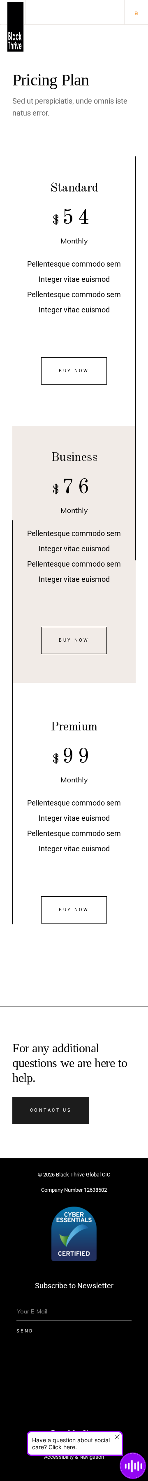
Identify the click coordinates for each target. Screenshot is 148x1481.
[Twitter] (24, 1371)
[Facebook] (44, 1371)
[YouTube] (123, 1371)
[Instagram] (64, 1371)
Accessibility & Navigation (74, 1457)
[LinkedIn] (83, 1371)
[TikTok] (103, 1371)
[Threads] (74, 1393)
